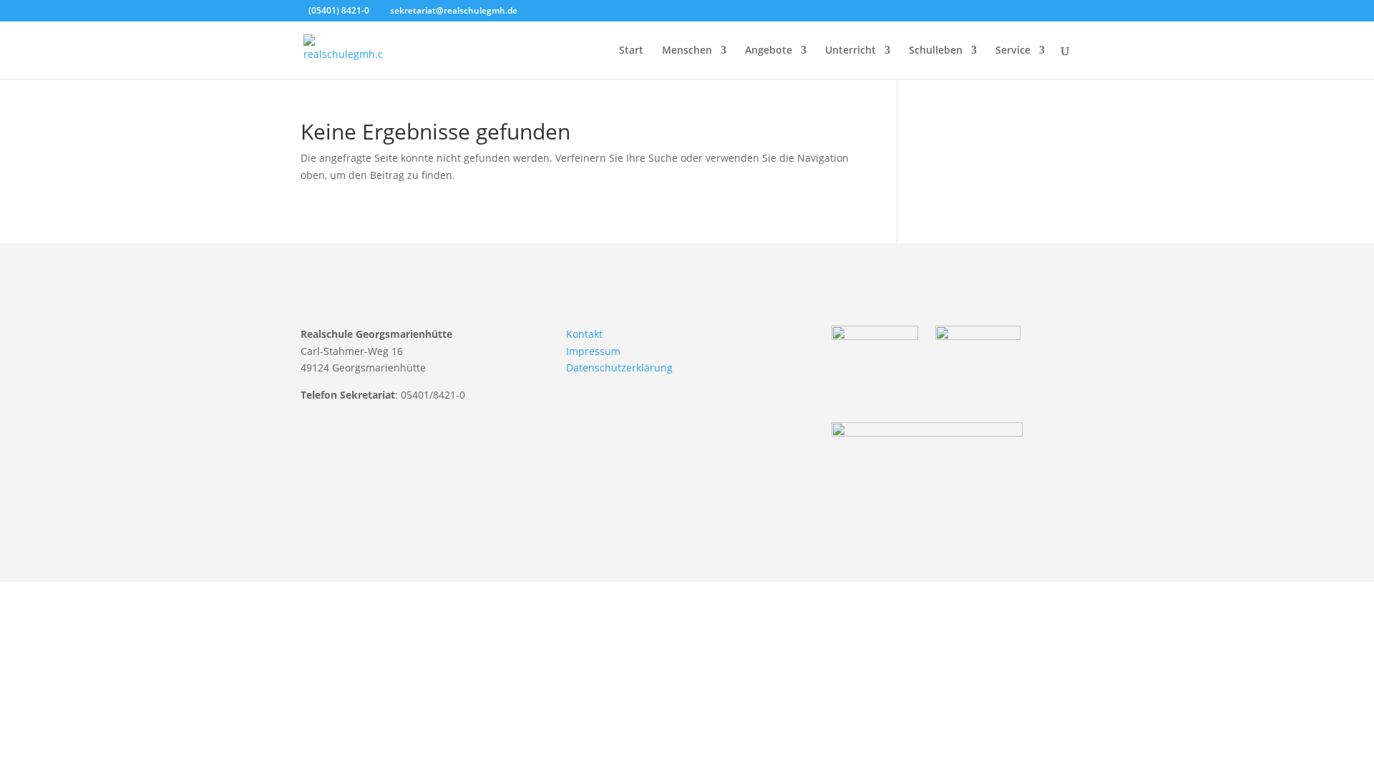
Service (1012, 51)
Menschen (687, 51)
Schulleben (936, 51)
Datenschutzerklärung (619, 367)
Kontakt (584, 334)
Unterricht (850, 51)
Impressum (593, 351)
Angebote (768, 51)
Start (631, 51)
